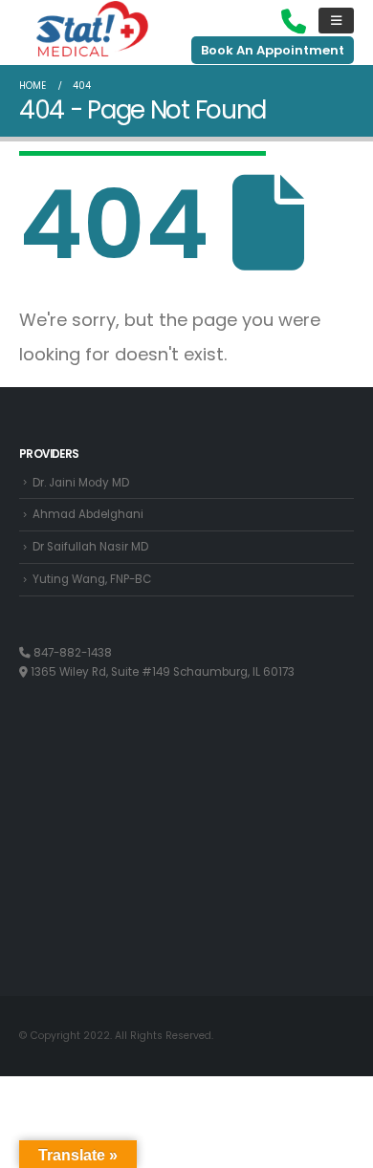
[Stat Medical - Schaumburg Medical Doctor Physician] (92, 30)
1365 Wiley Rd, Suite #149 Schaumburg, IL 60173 (161, 672)
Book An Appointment (272, 50)
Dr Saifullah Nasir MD (90, 546)
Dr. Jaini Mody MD (81, 482)
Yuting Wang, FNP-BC (92, 579)
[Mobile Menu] (336, 20)
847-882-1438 (71, 652)
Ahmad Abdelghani (88, 514)
